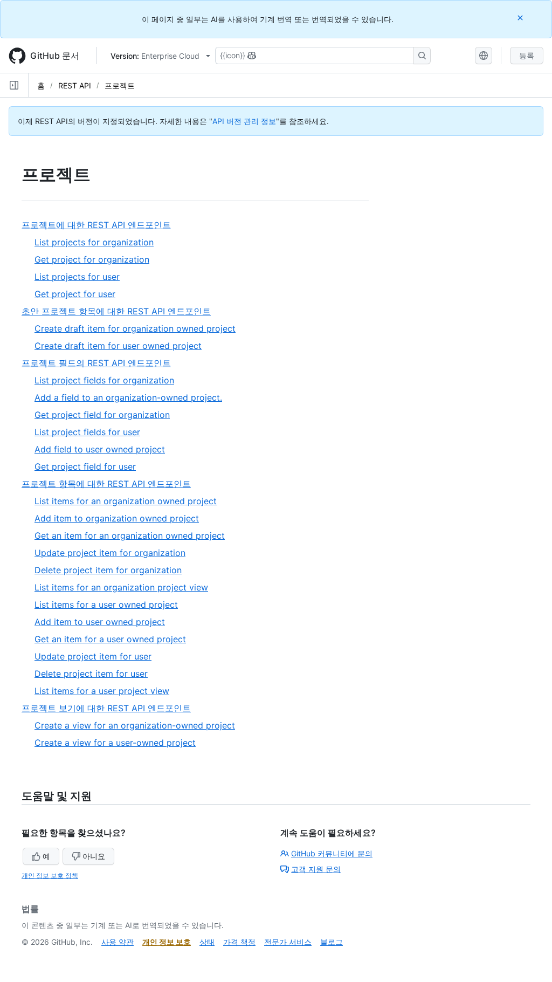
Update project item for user (92, 656)
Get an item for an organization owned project (129, 535)
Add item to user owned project (99, 621)
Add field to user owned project (99, 449)
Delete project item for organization (108, 570)
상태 (207, 941)
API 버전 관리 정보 (244, 121)
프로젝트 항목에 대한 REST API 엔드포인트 (110, 484)
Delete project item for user (91, 673)
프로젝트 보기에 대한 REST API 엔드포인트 (110, 708)
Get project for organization (91, 259)
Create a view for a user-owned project (115, 742)
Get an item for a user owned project (110, 639)
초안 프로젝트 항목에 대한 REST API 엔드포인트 (120, 311)
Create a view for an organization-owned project (134, 725)
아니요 (93, 856)
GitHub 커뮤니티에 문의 (331, 853)
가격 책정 (239, 941)
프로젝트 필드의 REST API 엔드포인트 (100, 363)
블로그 (331, 941)
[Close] (521, 17)
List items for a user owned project (106, 604)
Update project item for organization (109, 552)
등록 (526, 55)
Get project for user (74, 294)
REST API (74, 85)
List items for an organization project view (121, 587)
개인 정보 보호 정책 (50, 875)
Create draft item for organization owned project (135, 328)
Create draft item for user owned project (118, 345)
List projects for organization (94, 242)
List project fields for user (87, 432)
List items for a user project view (101, 690)
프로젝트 (120, 85)
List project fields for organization (104, 380)
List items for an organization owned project (125, 501)
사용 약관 (117, 941)
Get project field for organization (102, 414)
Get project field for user (85, 466)
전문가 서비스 (288, 941)
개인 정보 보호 (166, 941)
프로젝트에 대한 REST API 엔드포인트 (100, 225)
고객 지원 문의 (316, 869)
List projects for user (77, 276)
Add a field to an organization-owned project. (128, 397)
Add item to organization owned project (116, 518)
